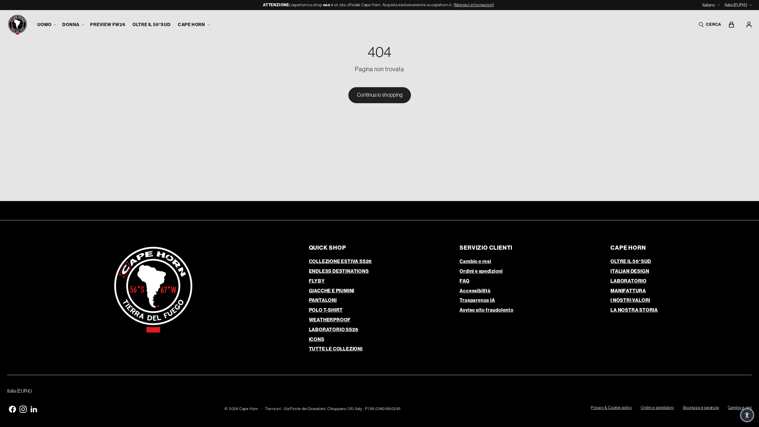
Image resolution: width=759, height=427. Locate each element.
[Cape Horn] (17, 25)
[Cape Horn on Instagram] (23, 409)
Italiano (708, 4)
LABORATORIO (628, 281)
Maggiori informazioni (474, 5)
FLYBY (317, 281)
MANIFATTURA (628, 291)
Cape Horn (249, 409)
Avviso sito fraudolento (486, 310)
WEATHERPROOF (330, 320)
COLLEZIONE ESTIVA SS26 (340, 261)
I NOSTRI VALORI (630, 300)
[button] (46, 24)
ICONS (316, 339)
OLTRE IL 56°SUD (630, 261)
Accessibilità (475, 291)
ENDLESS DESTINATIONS (339, 271)
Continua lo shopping (379, 95)
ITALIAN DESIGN (629, 271)
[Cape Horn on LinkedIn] (33, 409)
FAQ (464, 281)
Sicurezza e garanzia (701, 407)
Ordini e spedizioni (481, 271)
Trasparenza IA (477, 300)
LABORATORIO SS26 (333, 329)
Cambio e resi (475, 261)
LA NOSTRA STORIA (634, 310)
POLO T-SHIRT (326, 310)
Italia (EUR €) (736, 4)
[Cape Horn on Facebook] (12, 409)
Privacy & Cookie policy (611, 407)
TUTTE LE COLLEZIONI (336, 349)
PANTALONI (323, 300)
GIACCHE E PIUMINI (332, 291)
